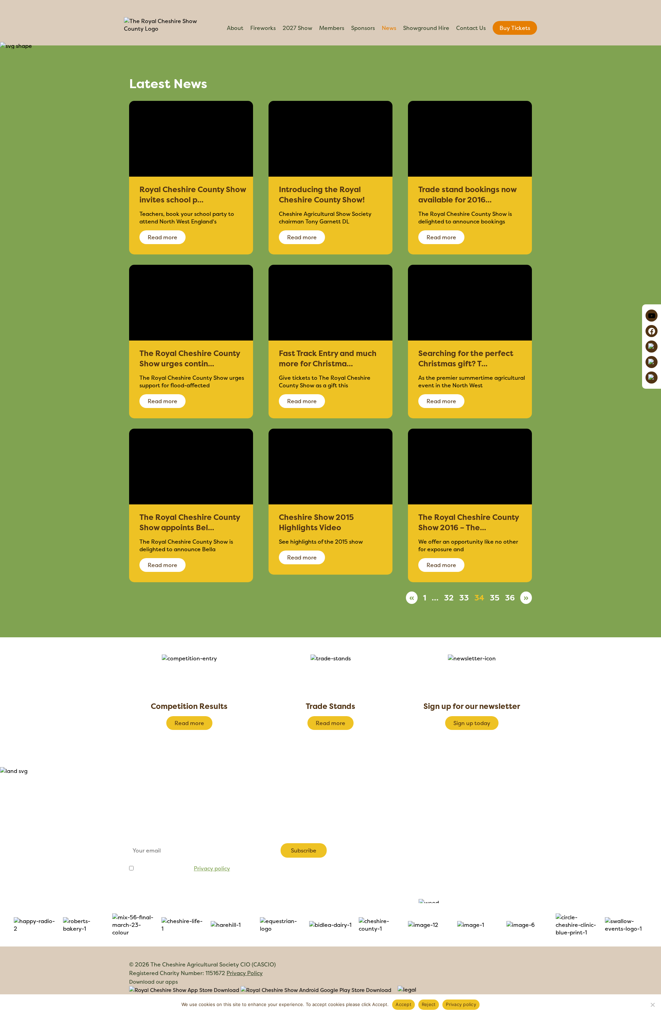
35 (495, 598)
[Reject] (652, 1004)
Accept (403, 1004)
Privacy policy (212, 868)
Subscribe (303, 850)
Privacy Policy (245, 973)
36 (510, 598)
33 (464, 598)
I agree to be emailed (182, 868)
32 (449, 598)
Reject (429, 1004)
